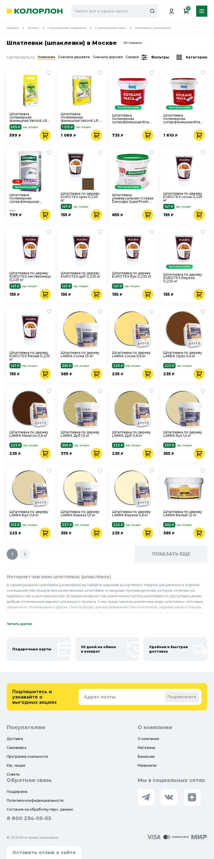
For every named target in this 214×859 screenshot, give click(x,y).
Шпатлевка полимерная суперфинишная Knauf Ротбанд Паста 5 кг (132, 119)
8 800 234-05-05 (29, 818)
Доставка (15, 739)
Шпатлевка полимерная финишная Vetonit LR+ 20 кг (80, 117)
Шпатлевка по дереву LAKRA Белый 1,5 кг (182, 513)
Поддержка (17, 791)
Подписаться (181, 696)
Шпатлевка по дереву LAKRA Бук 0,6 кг (28, 513)
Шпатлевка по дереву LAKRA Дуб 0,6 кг (131, 434)
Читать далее (19, 624)
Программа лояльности (27, 756)
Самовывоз (16, 748)
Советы (13, 774)
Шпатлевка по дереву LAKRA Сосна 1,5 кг (80, 354)
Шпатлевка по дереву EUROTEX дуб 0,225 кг (81, 274)
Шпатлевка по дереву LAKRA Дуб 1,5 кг (80, 434)
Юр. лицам (16, 765)
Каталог (33, 28)
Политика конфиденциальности (35, 800)
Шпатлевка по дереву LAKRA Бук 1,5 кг (182, 434)
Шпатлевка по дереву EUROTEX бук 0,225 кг (132, 274)
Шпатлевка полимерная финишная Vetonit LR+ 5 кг (29, 117)
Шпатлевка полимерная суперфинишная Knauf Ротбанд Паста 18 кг (183, 119)
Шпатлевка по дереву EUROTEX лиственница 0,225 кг (30, 276)
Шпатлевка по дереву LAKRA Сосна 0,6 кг (131, 354)
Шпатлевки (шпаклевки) (153, 28)
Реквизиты (147, 765)
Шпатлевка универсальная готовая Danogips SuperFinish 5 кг (132, 198)
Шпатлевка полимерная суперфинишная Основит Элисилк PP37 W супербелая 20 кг (27, 198)
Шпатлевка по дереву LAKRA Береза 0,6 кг (131, 513)
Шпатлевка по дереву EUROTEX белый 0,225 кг (29, 356)
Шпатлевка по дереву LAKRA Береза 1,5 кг (80, 513)
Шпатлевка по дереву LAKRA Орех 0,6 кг (182, 354)
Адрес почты (100, 697)
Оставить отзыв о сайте (44, 852)
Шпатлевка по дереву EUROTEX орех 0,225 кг (80, 197)
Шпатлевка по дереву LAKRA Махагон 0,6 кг (28, 434)
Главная (13, 28)
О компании (148, 739)
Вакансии (146, 756)
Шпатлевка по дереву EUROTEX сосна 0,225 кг (182, 197)
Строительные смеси (110, 28)
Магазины (146, 748)
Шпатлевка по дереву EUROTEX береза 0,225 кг (182, 278)
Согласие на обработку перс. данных (40, 809)
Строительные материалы (67, 28)
